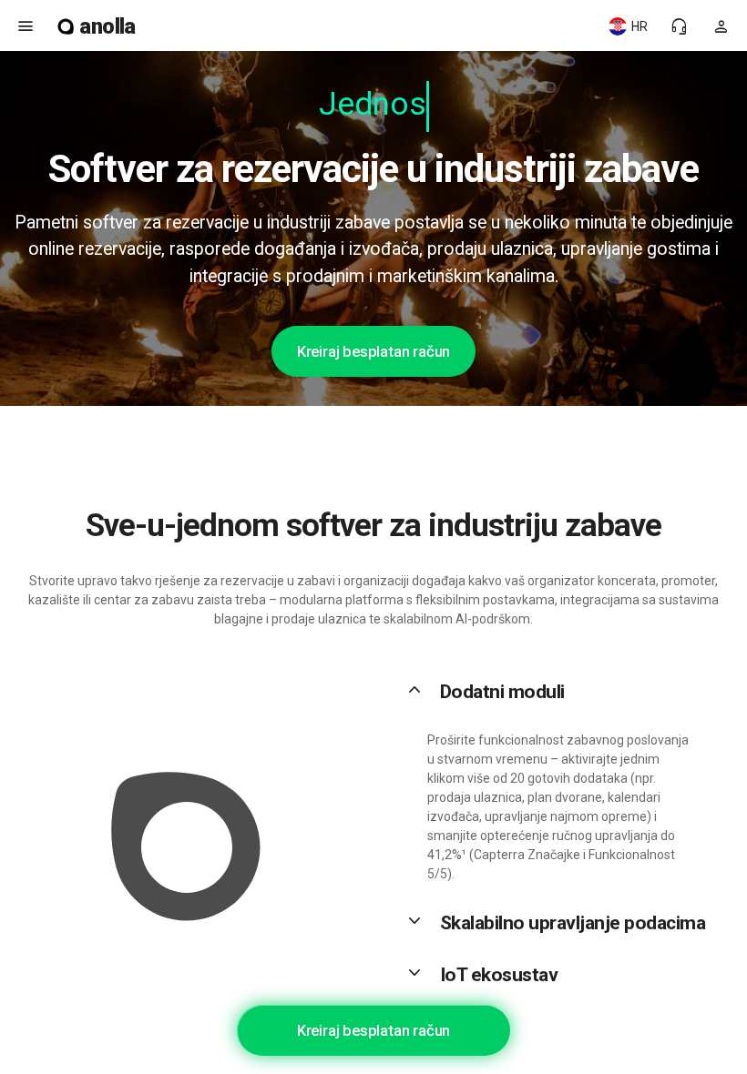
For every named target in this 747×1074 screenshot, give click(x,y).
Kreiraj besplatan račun (373, 351)
